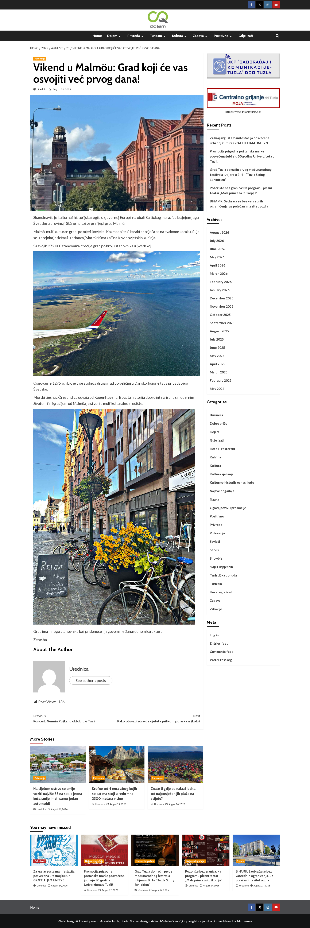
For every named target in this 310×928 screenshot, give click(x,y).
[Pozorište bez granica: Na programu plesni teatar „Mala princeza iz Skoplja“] (205, 850)
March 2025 (219, 372)
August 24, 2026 (176, 804)
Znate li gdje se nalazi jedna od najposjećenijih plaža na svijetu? (173, 794)
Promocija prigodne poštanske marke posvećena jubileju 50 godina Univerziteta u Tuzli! (242, 156)
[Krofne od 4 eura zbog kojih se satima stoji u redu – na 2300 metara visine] (116, 764)
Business (216, 415)
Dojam (112, 36)
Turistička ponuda (223, 575)
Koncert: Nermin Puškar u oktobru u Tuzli (64, 718)
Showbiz (216, 558)
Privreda (133, 36)
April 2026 (217, 265)
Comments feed (221, 651)
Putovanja (40, 58)
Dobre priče (219, 423)
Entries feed (219, 643)
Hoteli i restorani (222, 449)
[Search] (277, 36)
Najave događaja (222, 491)
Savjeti (215, 541)
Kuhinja (215, 457)
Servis (214, 550)
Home (97, 36)
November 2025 (221, 306)
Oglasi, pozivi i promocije (228, 508)
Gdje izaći (246, 36)
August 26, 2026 (59, 809)
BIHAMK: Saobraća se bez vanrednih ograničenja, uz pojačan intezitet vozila (239, 203)
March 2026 (219, 273)
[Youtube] (276, 4)
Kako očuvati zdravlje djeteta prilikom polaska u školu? (158, 718)
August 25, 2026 (118, 804)
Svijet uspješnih (221, 567)
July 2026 (217, 240)
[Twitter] (259, 4)
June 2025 (217, 347)
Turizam (156, 36)
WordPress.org (221, 660)
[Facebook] (251, 4)
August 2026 (219, 232)
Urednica (42, 89)
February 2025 (221, 380)
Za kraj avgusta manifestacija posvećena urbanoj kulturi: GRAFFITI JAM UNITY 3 (239, 140)
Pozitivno (221, 36)
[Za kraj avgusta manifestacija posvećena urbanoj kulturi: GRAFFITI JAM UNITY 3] (54, 850)
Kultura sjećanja (221, 474)
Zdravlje (216, 609)
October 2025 (220, 315)
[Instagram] (268, 4)
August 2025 (219, 331)
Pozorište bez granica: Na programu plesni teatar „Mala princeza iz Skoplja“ (241, 190)
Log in (214, 635)
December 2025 (221, 298)
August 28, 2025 (62, 89)
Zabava (198, 36)
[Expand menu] (119, 36)
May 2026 (217, 257)
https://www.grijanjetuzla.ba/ (243, 111)
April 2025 (217, 364)
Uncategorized (221, 592)
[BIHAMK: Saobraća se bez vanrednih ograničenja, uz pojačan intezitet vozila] (256, 850)
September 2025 (222, 323)
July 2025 (217, 339)
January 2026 (219, 290)
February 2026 (221, 282)
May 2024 (217, 389)
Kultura (177, 36)
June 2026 (217, 249)
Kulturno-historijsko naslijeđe (232, 482)
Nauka (214, 499)
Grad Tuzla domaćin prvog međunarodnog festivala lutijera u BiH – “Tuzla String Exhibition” (241, 175)
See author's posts (91, 680)
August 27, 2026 (59, 885)
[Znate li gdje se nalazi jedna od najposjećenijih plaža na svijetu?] (175, 764)
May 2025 (217, 356)
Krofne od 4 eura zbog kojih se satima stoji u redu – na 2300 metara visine (114, 794)
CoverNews (223, 921)
